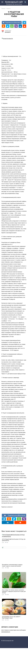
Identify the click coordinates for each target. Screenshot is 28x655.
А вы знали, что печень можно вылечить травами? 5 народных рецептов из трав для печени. (14, 591)
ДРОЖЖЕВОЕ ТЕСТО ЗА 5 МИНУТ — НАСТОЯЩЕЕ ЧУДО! (11, 617)
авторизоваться (5, 632)
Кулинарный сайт (14, 2)
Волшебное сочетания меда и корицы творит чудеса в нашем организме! (12, 565)
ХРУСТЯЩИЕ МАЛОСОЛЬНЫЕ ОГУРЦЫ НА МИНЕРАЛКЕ (13, 540)
